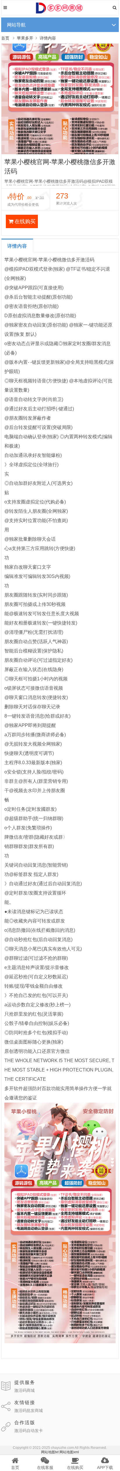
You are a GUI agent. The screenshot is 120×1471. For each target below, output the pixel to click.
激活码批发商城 (28, 1410)
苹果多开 (25, 38)
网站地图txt (50, 1452)
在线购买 (25, 221)
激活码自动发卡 (28, 1430)
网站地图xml (69, 1452)
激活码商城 (24, 1390)
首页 (5, 38)
